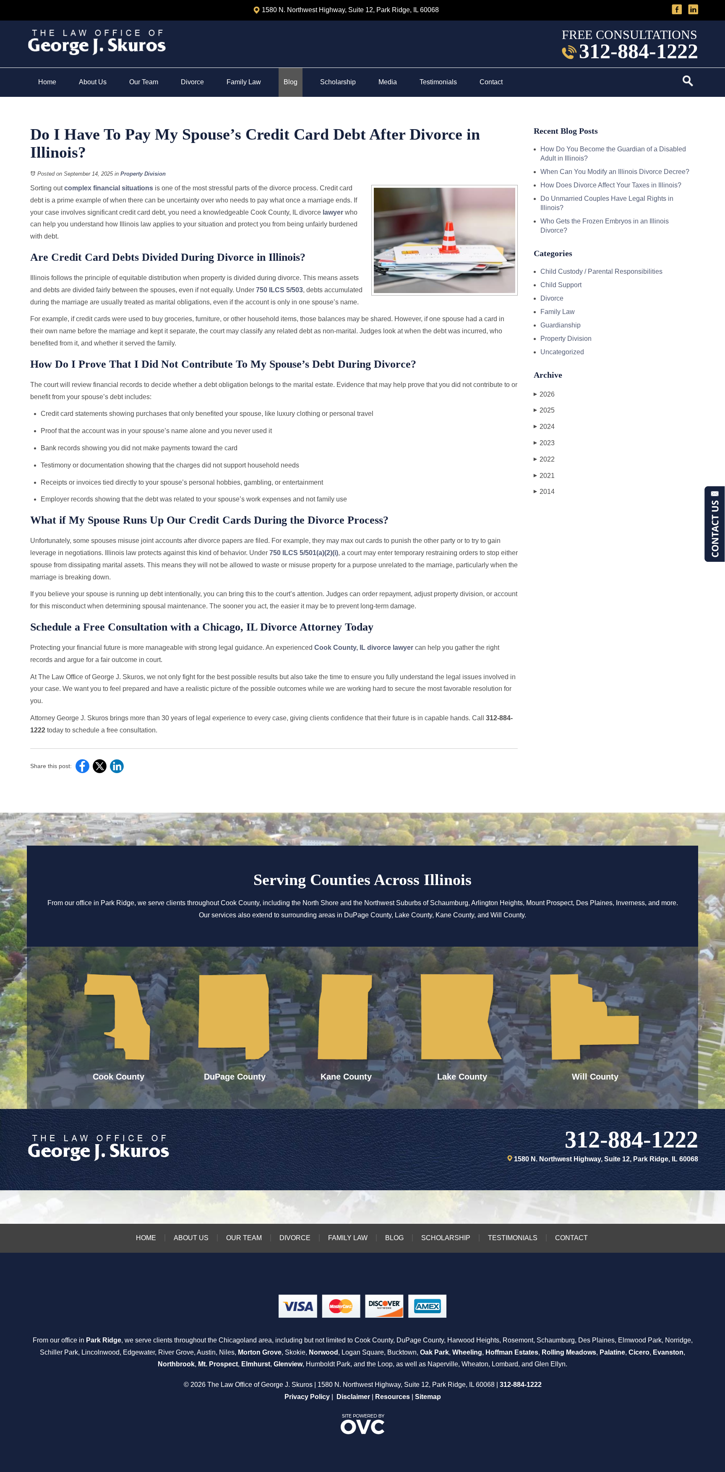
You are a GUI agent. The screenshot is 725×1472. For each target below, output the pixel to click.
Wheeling (467, 1352)
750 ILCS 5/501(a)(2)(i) (303, 552)
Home (47, 82)
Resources (392, 1396)
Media (387, 82)
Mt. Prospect (218, 1364)
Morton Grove (260, 1352)
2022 (544, 459)
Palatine (612, 1352)
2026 (544, 394)
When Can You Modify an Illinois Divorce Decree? (614, 171)
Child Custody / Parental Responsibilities (601, 271)
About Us (93, 82)
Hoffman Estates (511, 1352)
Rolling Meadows (569, 1352)
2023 (544, 443)
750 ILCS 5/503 (279, 289)
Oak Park (434, 1352)
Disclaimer (353, 1396)
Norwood (323, 1352)
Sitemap (428, 1396)
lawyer (333, 212)
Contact (492, 82)
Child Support (561, 284)
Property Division (143, 174)
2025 (544, 410)
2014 (544, 491)
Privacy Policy (307, 1396)
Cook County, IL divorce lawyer (363, 647)
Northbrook (176, 1364)
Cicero (639, 1352)
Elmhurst (255, 1364)
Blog (290, 82)
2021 (544, 475)
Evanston (668, 1352)
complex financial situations (108, 188)
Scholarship (338, 82)
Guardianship (560, 325)
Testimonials (438, 82)
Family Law (244, 82)
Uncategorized (562, 352)
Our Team (143, 82)
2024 (544, 426)
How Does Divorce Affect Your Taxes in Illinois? (610, 185)
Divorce (192, 82)
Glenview (288, 1364)
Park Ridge (103, 1340)
